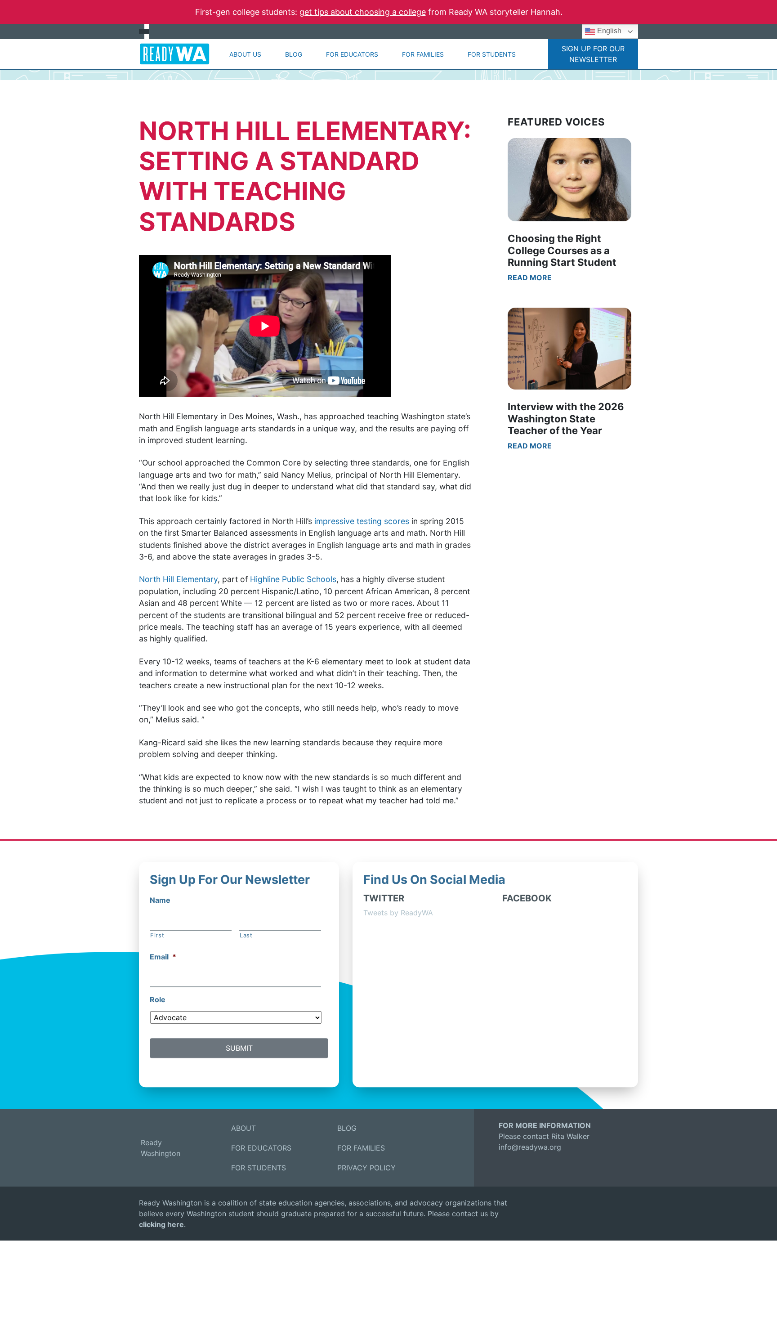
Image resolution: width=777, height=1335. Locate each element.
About (243, 1128)
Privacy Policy (366, 1167)
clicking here (161, 1224)
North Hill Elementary (178, 579)
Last (246, 935)
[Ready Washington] (174, 54)
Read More (530, 277)
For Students (492, 54)
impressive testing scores (361, 521)
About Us (245, 54)
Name (160, 900)
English (608, 31)
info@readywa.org (530, 1146)
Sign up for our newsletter (593, 54)
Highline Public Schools (293, 579)
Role (157, 999)
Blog (293, 54)
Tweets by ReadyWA (398, 912)
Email (163, 956)
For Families (423, 54)
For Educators (352, 54)
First (157, 935)
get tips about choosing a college (362, 12)
